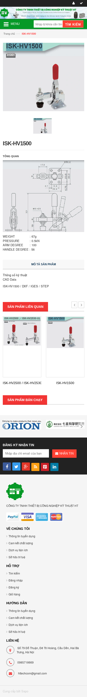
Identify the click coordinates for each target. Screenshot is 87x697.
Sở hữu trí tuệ (17, 557)
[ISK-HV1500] (65, 332)
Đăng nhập (16, 580)
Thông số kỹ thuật (15, 275)
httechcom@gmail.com (32, 673)
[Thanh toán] (80, 3)
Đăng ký (14, 587)
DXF (25, 286)
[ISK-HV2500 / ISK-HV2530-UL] (22, 331)
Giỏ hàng (14, 594)
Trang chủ (9, 33)
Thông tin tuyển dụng (22, 536)
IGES (34, 286)
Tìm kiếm (14, 573)
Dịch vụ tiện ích (18, 550)
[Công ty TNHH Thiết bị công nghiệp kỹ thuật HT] (15, 491)
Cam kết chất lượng (21, 543)
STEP (45, 286)
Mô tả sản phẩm (43, 264)
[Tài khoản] (73, 3)
